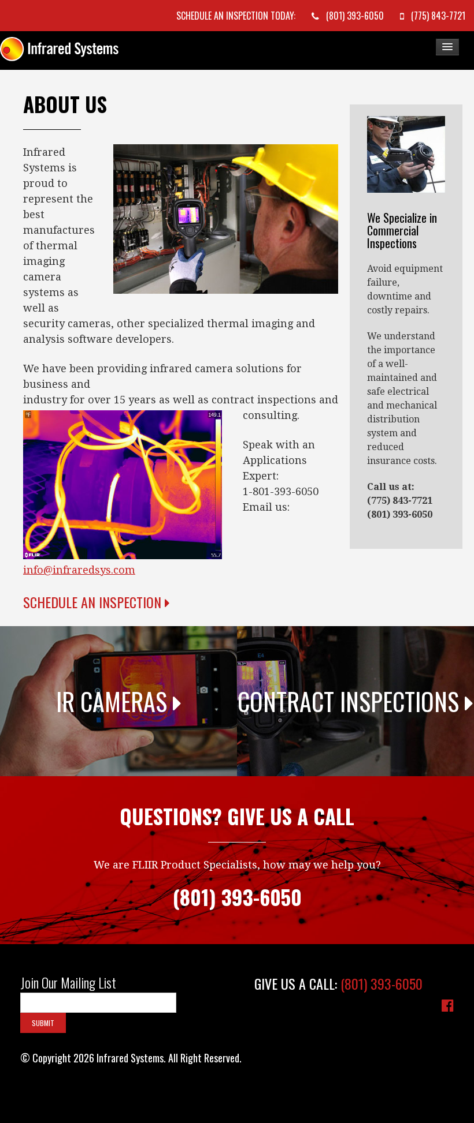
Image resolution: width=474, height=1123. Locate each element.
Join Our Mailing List (68, 983)
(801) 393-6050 (381, 983)
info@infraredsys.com (79, 570)
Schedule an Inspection (94, 602)
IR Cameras (114, 701)
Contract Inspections (351, 701)
